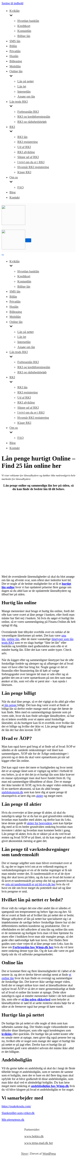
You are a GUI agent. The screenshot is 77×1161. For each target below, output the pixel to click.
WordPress (49, 1153)
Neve (24, 1153)
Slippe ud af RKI (28, 157)
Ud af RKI (24, 147)
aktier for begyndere (40, 823)
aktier (39, 795)
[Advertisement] (38, 532)
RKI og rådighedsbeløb (32, 121)
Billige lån (23, 36)
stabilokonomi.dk (12, 792)
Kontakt (14, 197)
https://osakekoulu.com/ (16, 1106)
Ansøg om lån (26, 96)
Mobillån (15, 66)
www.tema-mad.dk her (38, 1143)
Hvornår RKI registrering (33, 167)
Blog (12, 192)
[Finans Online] (13, 224)
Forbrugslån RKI (28, 111)
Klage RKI (24, 172)
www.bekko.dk (34, 1136)
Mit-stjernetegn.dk (13, 1119)
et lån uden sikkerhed (36, 999)
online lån (13, 639)
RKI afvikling (26, 152)
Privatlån (15, 51)
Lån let (21, 86)
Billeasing (15, 61)
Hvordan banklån (28, 20)
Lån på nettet (25, 81)
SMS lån (14, 41)
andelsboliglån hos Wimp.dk (50, 1086)
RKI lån (22, 137)
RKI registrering (27, 142)
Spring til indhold (12, 3)
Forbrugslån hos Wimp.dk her (33, 947)
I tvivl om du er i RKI (30, 162)
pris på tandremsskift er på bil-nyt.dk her (30, 884)
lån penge (10, 705)
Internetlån (24, 91)
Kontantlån (24, 31)
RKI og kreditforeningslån (33, 116)
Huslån (13, 56)
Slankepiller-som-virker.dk (18, 1113)
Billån (13, 46)
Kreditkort (23, 26)
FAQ (20, 187)
